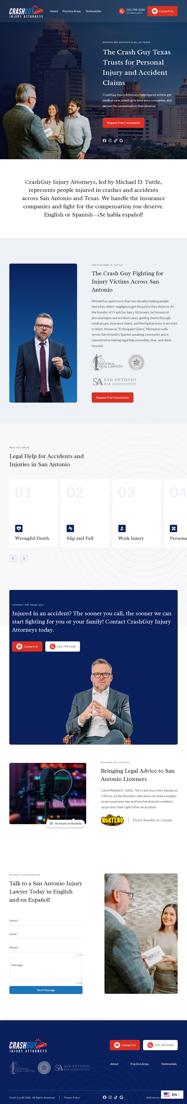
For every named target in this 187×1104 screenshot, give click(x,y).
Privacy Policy (72, 1097)
